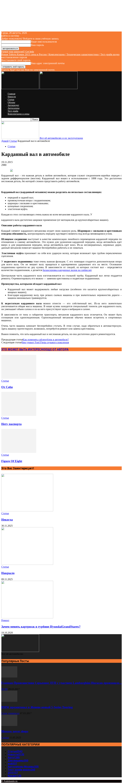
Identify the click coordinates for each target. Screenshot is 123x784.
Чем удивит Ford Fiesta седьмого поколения (45, 342)
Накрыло (8, 573)
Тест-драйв (13, 111)
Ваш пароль (37, 45)
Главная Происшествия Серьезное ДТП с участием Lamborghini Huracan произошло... (61, 683)
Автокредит (13, 105)
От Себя (7, 387)
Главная (11, 94)
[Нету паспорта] (18, 415)
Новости (12, 96)
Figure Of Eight (11, 461)
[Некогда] (27, 510)
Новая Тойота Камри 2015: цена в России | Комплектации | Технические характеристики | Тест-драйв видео (60, 54)
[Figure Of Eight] (18, 452)
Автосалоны (13, 108)
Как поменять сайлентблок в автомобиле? (46, 339)
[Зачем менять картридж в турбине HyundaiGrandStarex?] (27, 617)
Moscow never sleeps (14, 731)
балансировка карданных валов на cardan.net (67, 270)
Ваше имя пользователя (44, 41)
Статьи (11, 99)
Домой (5, 141)
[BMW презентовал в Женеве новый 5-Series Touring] (9, 701)
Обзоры (11, 102)
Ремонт (5, 620)
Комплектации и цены (18, 114)
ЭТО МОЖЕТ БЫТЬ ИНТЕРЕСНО (23, 349)
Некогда (7, 519)
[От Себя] (18, 378)
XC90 (4, 689)
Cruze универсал (10, 713)
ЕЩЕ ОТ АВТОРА (57, 349)
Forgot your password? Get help (17, 51)
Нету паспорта (11, 424)
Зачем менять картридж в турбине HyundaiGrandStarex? (41, 626)
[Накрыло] (27, 564)
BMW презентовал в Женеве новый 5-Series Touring (37, 707)
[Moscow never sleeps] (9, 725)
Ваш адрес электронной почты (48, 63)
